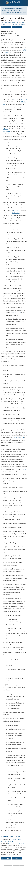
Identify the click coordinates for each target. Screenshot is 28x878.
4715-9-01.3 (15, 213)
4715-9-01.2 (7, 131)
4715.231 (6, 52)
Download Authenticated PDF (11, 36)
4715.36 (14, 841)
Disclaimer (8, 865)
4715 (22, 22)
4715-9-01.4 (17, 312)
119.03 (14, 33)
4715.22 (23, 469)
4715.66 (21, 437)
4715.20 (19, 839)
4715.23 (24, 50)
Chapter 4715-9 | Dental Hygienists (13, 24)
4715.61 (15, 437)
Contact (16, 865)
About (21, 865)
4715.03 (13, 839)
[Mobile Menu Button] (1, 3)
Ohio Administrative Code (9, 22)
